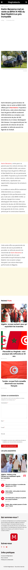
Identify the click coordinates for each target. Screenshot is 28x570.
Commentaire (4, 402)
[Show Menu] (1, 2)
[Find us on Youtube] (6, 547)
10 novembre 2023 (10, 20)
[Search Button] (26, 2)
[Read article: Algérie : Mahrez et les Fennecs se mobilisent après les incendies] (14, 463)
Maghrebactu (14, 2)
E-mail (3, 427)
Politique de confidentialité (7, 559)
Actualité (6, 6)
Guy (3, 20)
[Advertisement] (14, 36)
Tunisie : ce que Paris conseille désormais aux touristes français (14, 383)
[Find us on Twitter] (4, 547)
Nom (2, 421)
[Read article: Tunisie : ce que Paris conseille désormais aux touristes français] (14, 370)
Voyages (4, 377)
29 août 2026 (4, 328)
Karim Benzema (6, 163)
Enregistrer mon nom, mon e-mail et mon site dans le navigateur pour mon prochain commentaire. (14, 441)
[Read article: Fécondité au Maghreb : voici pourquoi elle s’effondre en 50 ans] (14, 340)
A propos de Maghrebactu (7, 555)
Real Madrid (14, 108)
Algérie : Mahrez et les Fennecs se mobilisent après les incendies (10, 476)
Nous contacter (4, 557)
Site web (3, 433)
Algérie (4, 320)
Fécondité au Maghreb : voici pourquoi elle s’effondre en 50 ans (14, 353)
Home (2, 6)
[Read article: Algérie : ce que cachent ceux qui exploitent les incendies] (14, 313)
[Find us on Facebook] (1, 547)
